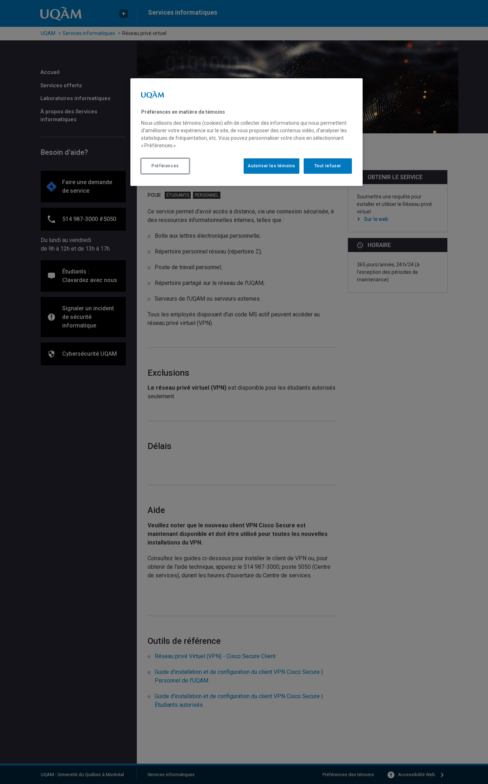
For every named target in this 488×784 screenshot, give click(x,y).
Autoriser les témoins (271, 165)
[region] (246, 132)
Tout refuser (327, 165)
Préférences (165, 165)
